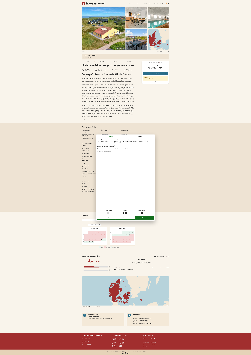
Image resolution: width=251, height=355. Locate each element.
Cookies (106, 351)
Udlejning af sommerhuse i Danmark (141, 318)
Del (158, 51)
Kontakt (110, 351)
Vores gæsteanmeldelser (154, 62)
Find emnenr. (139, 3)
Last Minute (150, 3)
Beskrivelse (102, 61)
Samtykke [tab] (111, 136)
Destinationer (156, 3)
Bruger (168, 3)
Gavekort (162, 3)
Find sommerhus (132, 3)
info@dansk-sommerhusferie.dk (149, 342)
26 (101, 239)
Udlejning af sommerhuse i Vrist (140, 317)
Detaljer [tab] (140, 136)
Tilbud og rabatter (142, 351)
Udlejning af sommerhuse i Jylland (140, 320)
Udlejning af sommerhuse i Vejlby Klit (141, 323)
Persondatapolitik (117, 351)
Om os (136, 351)
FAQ (133, 351)
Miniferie (145, 3)
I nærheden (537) (87, 57)
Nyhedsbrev (124, 351)
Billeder (88, 61)
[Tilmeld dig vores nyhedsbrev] (128, 353)
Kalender (129, 61)
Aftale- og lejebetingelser (155, 81)
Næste (106, 224)
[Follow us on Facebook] (123, 353)
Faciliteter (115, 61)
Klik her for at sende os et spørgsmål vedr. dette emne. (100, 318)
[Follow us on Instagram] (125, 353)
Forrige (82, 224)
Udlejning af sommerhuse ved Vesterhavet (142, 321)
